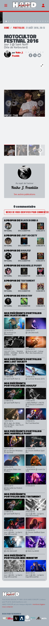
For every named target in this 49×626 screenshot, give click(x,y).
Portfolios (18, 27)
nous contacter (7, 606)
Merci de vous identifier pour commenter (25, 212)
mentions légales (39, 604)
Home (6, 27)
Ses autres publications (24, 194)
